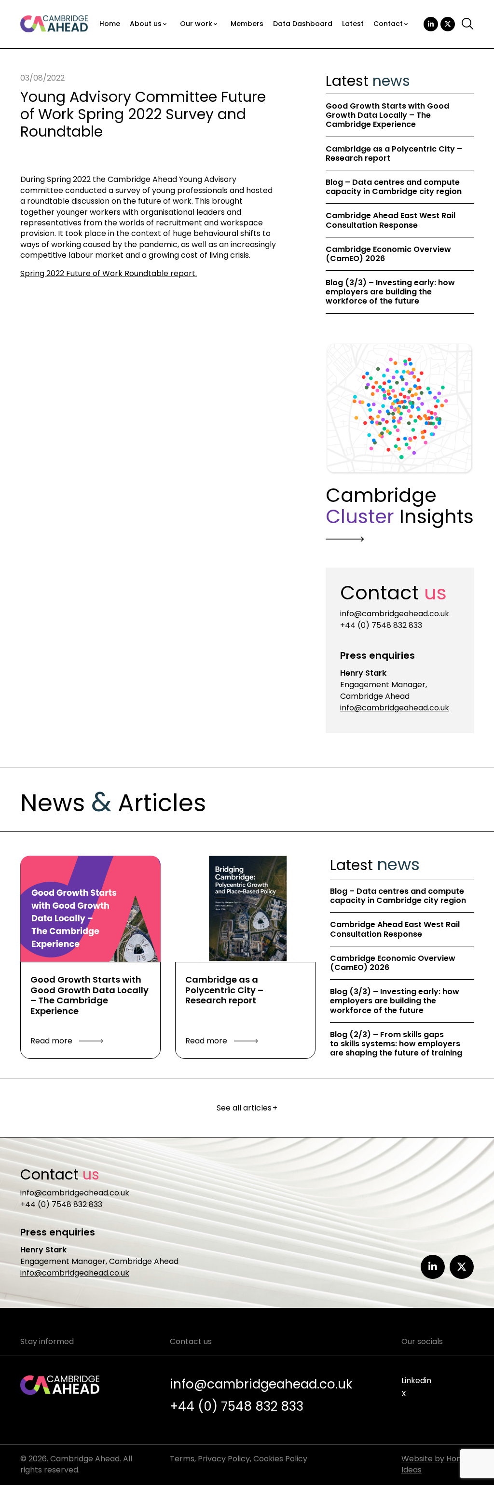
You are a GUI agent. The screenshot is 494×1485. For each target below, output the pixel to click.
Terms (182, 1458)
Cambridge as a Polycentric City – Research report (394, 153)
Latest (353, 23)
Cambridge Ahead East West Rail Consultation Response (390, 220)
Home (109, 23)
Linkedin (416, 1380)
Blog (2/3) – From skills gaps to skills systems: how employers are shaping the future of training (396, 1043)
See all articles (247, 1107)
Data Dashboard (302, 23)
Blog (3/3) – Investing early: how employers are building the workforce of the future (390, 291)
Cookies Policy (280, 1458)
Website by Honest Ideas (437, 1464)
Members (247, 23)
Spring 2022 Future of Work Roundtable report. (108, 273)
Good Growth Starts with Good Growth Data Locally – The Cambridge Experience (387, 115)
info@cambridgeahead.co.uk (394, 613)
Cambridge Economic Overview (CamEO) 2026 (388, 254)
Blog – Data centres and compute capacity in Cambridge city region (394, 187)
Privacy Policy (224, 1458)
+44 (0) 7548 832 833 (381, 625)
